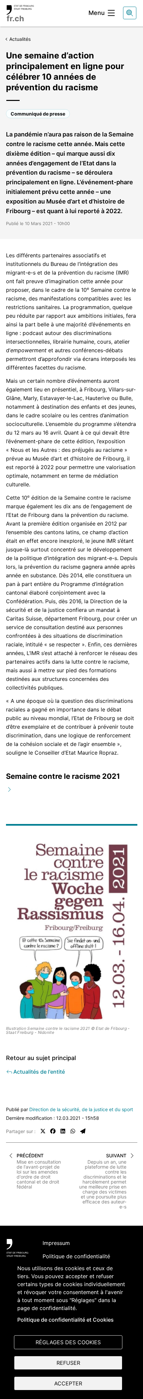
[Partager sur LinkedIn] (63, 1131)
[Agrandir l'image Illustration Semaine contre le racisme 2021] (71, 933)
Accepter (68, 1383)
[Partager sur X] (43, 1131)
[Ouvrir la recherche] (129, 13)
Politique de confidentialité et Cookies (65, 1319)
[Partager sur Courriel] (82, 1131)
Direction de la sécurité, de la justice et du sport (81, 1109)
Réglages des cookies (68, 1342)
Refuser (68, 1362)
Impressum (56, 1243)
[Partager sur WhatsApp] (72, 1131)
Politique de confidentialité (76, 1256)
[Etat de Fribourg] (17, 1248)
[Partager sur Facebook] (53, 1131)
